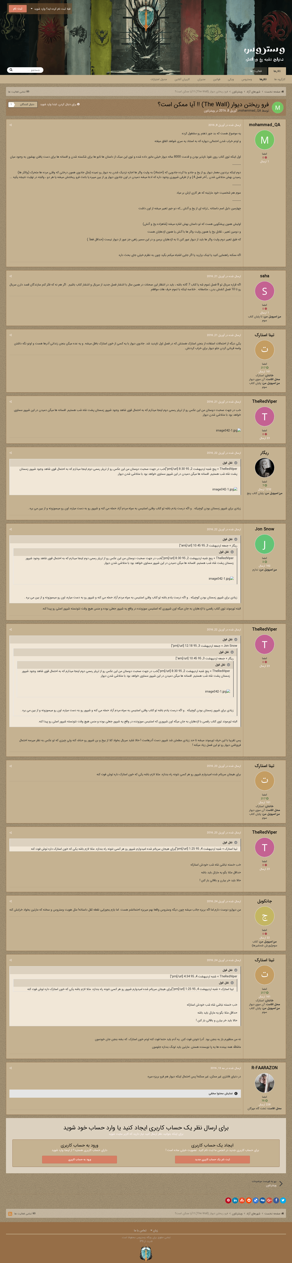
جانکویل (264, 901)
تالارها (277, 71)
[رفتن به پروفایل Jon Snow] (264, 544)
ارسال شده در (224, 125)
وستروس (247, 79)
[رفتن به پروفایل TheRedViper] (264, 416)
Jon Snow (264, 529)
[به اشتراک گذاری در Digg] (262, 1200)
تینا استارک (264, 335)
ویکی (231, 79)
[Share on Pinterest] (228, 1200)
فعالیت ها (256, 71)
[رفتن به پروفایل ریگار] (264, 467)
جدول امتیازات (158, 79)
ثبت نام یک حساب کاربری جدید (212, 1159)
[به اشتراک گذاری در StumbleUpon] (242, 1200)
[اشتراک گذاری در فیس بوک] (276, 1200)
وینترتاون (209, 110)
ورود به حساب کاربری (79, 1159)
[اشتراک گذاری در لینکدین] (235, 1200)
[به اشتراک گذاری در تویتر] (283, 1200)
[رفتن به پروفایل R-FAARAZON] (264, 1083)
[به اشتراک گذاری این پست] (10, 125)
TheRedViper (264, 401)
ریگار (264, 452)
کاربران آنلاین (182, 79)
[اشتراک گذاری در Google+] (269, 1200)
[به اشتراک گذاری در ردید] (249, 1200)
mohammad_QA (249, 110)
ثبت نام (17, 8)
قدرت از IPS (146, 1241)
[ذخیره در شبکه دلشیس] (256, 1200)
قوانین (216, 79)
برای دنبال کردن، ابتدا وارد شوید (58, 104)
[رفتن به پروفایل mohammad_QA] (277, 107)
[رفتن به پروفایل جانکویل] (264, 916)
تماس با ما (140, 1230)
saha (264, 276)
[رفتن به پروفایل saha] (264, 291)
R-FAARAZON (265, 1068)
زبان (155, 1230)
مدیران (201, 79)
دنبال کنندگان (27, 104)
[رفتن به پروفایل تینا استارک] (264, 350)
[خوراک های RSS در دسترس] (10, 1213)
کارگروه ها (279, 79)
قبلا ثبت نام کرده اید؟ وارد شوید (51, 9)
